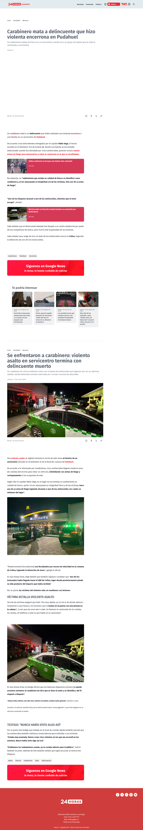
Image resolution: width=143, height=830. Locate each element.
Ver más (31, 166)
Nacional (80, 4)
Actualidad (16, 20)
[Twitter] (96, 116)
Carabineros (12, 256)
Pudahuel (23, 256)
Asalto (10, 760)
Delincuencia (46, 760)
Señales (113, 4)
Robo (37, 760)
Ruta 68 (18, 760)
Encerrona (32, 256)
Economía (89, 4)
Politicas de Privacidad (71, 822)
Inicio (9, 20)
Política (98, 4)
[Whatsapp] (86, 116)
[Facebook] (91, 116)
